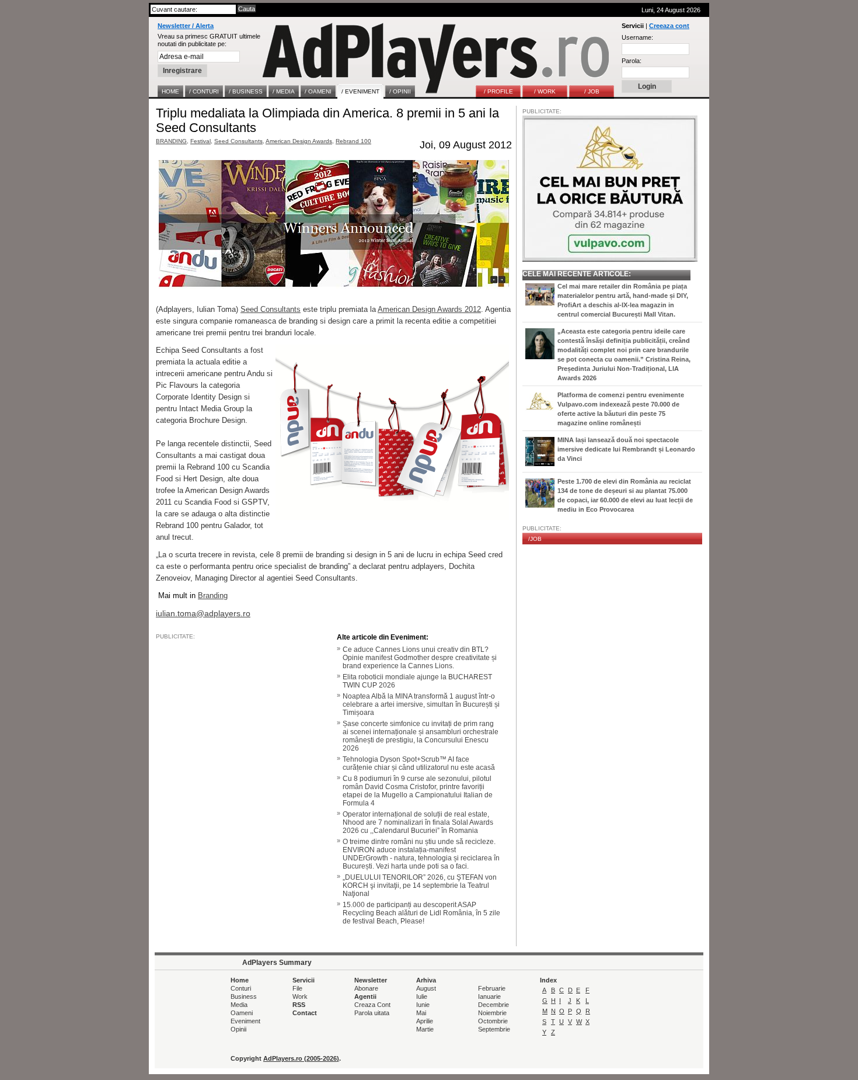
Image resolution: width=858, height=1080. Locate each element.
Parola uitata (371, 1012)
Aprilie (424, 1021)
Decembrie (493, 1004)
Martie (425, 1029)
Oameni (242, 1012)
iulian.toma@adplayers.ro (203, 613)
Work (300, 996)
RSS (298, 1004)
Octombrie (493, 1021)
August (426, 988)
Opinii (238, 1029)
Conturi (241, 988)
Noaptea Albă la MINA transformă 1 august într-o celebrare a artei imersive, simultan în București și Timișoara (421, 704)
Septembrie (494, 1029)
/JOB (535, 539)
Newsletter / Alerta (186, 25)
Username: (637, 37)
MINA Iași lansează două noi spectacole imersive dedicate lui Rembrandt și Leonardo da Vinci (626, 449)
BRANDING (171, 141)
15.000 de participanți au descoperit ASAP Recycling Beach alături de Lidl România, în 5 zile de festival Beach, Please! (421, 913)
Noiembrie (492, 1012)
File (297, 988)
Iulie (421, 996)
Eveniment (245, 1021)
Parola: (631, 60)
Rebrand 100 (353, 141)
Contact (304, 1012)
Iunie (423, 1004)
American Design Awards (299, 141)
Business (244, 996)
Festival (200, 141)
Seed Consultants (238, 141)
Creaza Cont (372, 1004)
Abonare (366, 988)
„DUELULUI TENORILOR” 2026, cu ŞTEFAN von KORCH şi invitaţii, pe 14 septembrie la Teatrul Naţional (420, 885)
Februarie (491, 988)
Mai (421, 1012)
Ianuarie (489, 996)
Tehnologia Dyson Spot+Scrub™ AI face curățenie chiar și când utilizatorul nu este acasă (419, 763)
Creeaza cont (669, 25)
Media (239, 1004)
